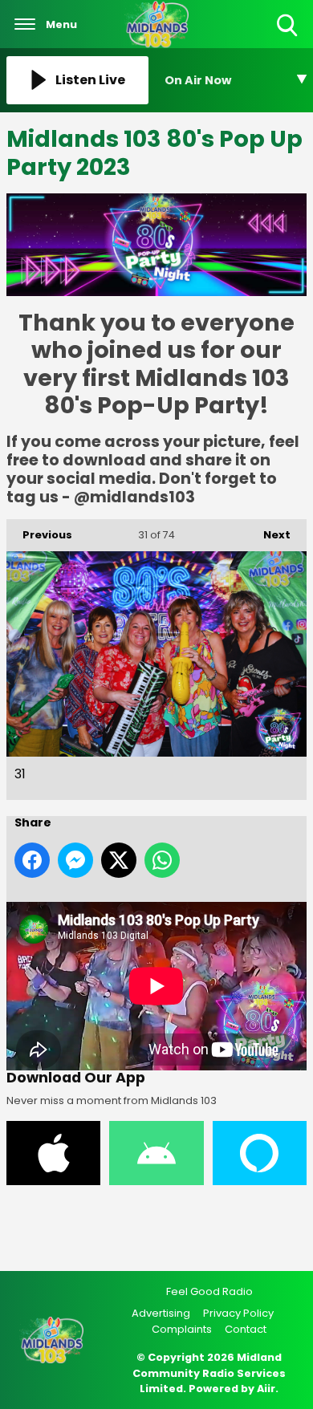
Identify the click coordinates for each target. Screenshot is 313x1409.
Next (269, 534)
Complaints (182, 1329)
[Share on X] (118, 860)
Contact (245, 1329)
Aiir (266, 1388)
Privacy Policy (238, 1313)
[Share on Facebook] (32, 860)
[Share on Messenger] (75, 860)
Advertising (161, 1313)
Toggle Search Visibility (288, 37)
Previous (39, 534)
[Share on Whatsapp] (162, 860)
